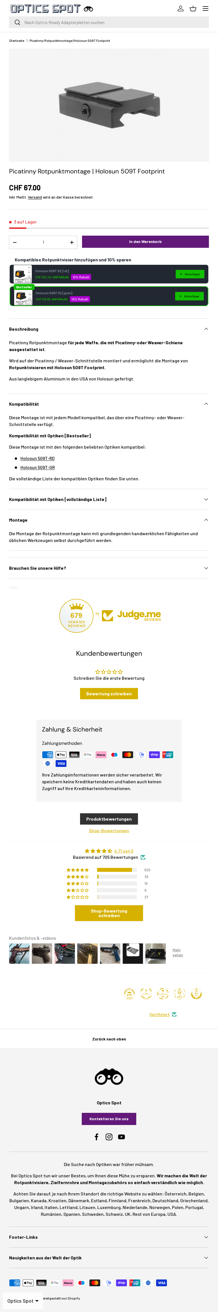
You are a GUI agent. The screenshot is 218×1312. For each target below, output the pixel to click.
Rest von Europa (149, 1214)
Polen (177, 1207)
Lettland (68, 1207)
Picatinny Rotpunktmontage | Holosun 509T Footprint (70, 40)
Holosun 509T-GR (37, 467)
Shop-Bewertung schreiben (109, 913)
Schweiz (114, 1214)
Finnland (117, 1200)
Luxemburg (109, 1207)
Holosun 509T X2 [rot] (52, 271)
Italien (51, 1207)
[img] (109, 851)
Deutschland (165, 1200)
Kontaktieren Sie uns (109, 1118)
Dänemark (78, 1200)
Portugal (194, 1207)
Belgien (196, 1193)
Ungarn (21, 1207)
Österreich (175, 1193)
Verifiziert (159, 1014)
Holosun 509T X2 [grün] (54, 293)
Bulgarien (19, 1200)
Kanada (39, 1200)
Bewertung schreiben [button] (109, 693)
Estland (99, 1200)
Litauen (87, 1207)
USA (171, 1214)
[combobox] (109, 22)
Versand (35, 197)
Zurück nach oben (109, 1038)
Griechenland (193, 1200)
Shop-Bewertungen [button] (109, 830)
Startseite (16, 40)
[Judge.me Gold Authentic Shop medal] (146, 993)
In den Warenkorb (145, 241)
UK (128, 1214)
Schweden (93, 1214)
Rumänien (51, 1214)
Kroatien (57, 1200)
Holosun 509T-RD (37, 458)
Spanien (71, 1214)
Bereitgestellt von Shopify (60, 1298)
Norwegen (159, 1207)
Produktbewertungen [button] (109, 818)
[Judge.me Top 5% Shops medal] (196, 993)
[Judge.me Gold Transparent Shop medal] (163, 993)
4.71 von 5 (123, 850)
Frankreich (139, 1200)
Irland (37, 1207)
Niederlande (135, 1207)
